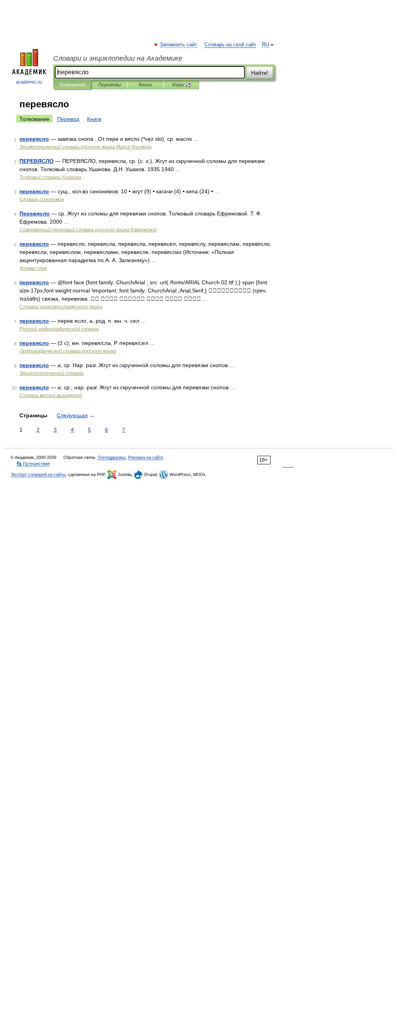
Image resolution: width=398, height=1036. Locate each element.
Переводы (109, 85)
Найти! (259, 73)
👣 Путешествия (33, 463)
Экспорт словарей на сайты (38, 474)
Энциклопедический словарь (51, 373)
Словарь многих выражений (50, 395)
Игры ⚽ (181, 85)
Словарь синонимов (41, 199)
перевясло (34, 139)
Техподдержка (112, 457)
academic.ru (29, 82)
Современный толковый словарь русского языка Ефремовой (88, 230)
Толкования (72, 85)
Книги (145, 85)
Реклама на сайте (145, 457)
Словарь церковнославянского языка (61, 307)
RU (265, 44)
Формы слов (33, 268)
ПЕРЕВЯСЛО (36, 161)
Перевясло (34, 213)
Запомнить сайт (179, 44)
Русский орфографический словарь (59, 329)
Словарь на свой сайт (230, 44)
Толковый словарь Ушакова (50, 177)
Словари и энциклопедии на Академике (117, 58)
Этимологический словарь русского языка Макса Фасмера (85, 147)
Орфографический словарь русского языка (67, 351)
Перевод (68, 119)
